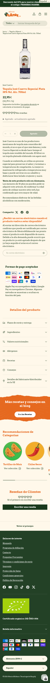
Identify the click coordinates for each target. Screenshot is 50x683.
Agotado (33, 134)
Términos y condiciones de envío (17, 562)
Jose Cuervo (8, 85)
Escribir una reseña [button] (25, 507)
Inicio (5, 31)
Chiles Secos (35, 464)
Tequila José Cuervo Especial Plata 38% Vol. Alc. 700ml (22, 33)
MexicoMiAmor (14, 676)
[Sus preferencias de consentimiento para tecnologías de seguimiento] (45, 678)
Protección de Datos (12, 571)
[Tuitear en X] (16, 212)
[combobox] (25, 23)
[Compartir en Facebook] (22, 212)
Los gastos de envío (29, 104)
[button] (40, 14)
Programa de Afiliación (13, 548)
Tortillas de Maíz (12, 464)
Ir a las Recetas (25, 414)
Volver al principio (25, 526)
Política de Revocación (13, 580)
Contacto (7, 552)
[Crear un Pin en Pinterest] (27, 212)
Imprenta (7, 566)
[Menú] (46, 14)
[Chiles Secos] (35, 451)
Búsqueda (7, 543)
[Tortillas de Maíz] (12, 451)
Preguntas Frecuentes (13, 557)
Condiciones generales (13, 576)
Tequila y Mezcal (15, 31)
